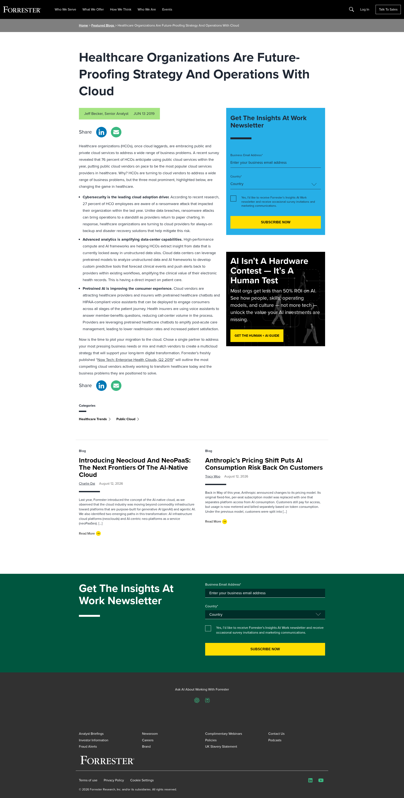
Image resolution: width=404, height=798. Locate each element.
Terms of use (88, 780)
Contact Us (276, 733)
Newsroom (150, 733)
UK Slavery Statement (221, 746)
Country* (236, 176)
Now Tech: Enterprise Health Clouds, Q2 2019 (135, 359)
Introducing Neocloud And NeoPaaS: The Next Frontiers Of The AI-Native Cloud (135, 467)
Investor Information (93, 740)
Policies (211, 740)
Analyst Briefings (91, 733)
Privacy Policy (114, 780)
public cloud (125, 419)
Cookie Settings (142, 780)
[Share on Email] (116, 132)
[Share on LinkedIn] (101, 132)
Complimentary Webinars (223, 733)
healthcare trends (93, 419)
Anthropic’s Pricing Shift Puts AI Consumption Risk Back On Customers (264, 463)
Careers (147, 740)
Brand (146, 746)
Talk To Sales (388, 9)
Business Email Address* (246, 155)
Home (83, 25)
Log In (364, 9)
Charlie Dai (87, 483)
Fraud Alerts (88, 746)
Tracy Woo (212, 476)
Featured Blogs (103, 25)
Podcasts (274, 740)
